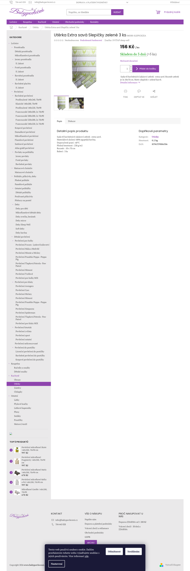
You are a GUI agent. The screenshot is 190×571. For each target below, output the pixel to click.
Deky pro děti (22, 208)
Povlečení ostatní (24, 339)
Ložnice (14, 43)
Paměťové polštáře (23, 184)
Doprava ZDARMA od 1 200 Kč (132, 521)
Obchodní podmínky (94, 532)
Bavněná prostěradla (24, 75)
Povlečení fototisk (23, 327)
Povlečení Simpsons (25, 308)
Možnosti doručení (129, 60)
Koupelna (15, 363)
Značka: (117, 40)
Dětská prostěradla (23, 51)
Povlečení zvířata (23, 331)
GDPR (87, 537)
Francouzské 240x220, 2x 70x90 (30, 123)
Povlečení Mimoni (24, 270)
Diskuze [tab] (71, 121)
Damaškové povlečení (25, 131)
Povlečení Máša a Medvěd (27, 248)
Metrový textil (20, 424)
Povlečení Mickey (24, 294)
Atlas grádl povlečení (24, 148)
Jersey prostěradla (23, 59)
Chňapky (18, 391)
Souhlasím (134, 551)
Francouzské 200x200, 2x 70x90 (30, 115)
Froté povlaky (22, 160)
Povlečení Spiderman (25, 312)
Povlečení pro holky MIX (27, 277)
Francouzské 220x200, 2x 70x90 (30, 119)
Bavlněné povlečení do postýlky (30, 355)
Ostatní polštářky (23, 188)
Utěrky (17, 383)
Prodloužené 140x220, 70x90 (28, 107)
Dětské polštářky (23, 192)
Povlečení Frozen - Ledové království (32, 244)
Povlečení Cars (22, 290)
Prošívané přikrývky (24, 196)
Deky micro (21, 220)
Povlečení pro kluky (24, 282)
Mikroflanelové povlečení (26, 136)
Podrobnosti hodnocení (91, 40)
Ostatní (14, 395)
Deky (17, 204)
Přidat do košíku (148, 68)
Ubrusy (17, 379)
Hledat (117, 12)
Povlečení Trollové (24, 273)
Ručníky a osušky (22, 367)
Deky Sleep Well (23, 224)
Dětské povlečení (22, 236)
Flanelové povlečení (24, 139)
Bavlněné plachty (23, 83)
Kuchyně (15, 375)
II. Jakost (20, 63)
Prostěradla (19, 47)
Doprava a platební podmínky (92, 2)
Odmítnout (114, 551)
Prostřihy (18, 420)
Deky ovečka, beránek (25, 216)
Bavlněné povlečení (24, 95)
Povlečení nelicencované (26, 343)
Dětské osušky (20, 371)
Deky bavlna (21, 232)
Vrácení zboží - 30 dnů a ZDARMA (129, 528)
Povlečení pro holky (24, 240)
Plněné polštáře (22, 180)
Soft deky (20, 228)
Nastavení (56, 563)
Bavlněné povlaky (24, 164)
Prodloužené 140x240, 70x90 (28, 99)
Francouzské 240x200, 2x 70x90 (30, 111)
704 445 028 (60, 524)
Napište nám (90, 519)
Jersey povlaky (22, 156)
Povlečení (18, 91)
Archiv (90, 542)
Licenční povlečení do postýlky (30, 351)
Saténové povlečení (24, 144)
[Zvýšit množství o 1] (130, 67)
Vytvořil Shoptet (173, 564)
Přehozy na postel (23, 200)
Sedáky (17, 415)
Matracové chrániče (23, 168)
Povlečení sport (23, 335)
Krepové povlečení (23, 127)
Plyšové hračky (21, 403)
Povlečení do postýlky (25, 347)
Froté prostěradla (23, 67)
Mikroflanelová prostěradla (27, 55)
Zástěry (17, 387)
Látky (16, 399)
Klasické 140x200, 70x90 (26, 103)
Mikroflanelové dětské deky (28, 212)
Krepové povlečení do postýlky (30, 359)
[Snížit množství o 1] (130, 70)
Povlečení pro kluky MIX (27, 323)
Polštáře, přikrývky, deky (25, 176)
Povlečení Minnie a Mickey (28, 252)
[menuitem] (13, 22)
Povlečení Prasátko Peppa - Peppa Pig (31, 258)
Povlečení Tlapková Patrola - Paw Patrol (31, 264)
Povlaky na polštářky (24, 152)
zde (86, 556)
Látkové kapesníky (22, 408)
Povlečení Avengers (24, 286)
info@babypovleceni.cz (66, 520)
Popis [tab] (59, 121)
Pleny (16, 411)
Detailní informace (128, 82)
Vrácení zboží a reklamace (97, 528)
